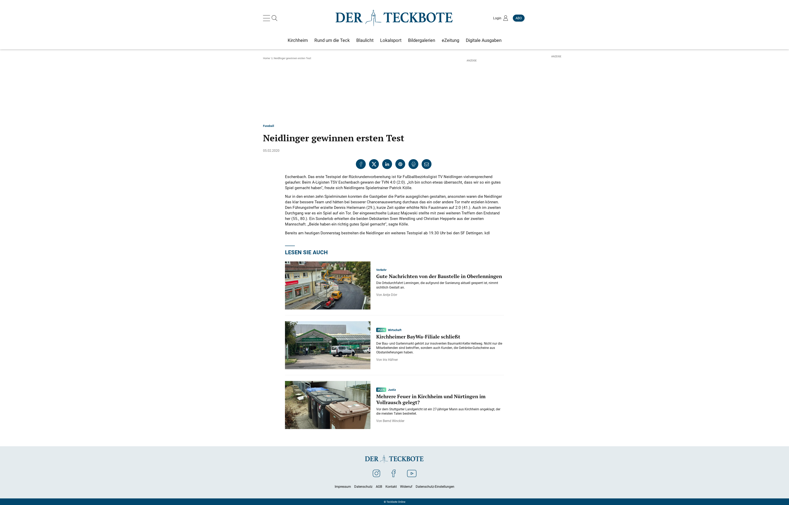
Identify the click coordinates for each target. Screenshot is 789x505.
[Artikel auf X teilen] (374, 164)
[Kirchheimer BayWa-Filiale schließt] (327, 345)
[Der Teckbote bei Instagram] (376, 473)
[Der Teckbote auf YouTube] (411, 473)
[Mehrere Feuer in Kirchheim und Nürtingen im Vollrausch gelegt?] (327, 404)
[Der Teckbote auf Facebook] (394, 473)
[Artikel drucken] (413, 164)
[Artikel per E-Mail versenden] (426, 164)
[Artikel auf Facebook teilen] (361, 164)
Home (266, 58)
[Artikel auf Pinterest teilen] (400, 164)
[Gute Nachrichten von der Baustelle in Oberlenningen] (327, 285)
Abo (519, 18)
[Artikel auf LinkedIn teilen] (387, 164)
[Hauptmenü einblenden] (267, 18)
